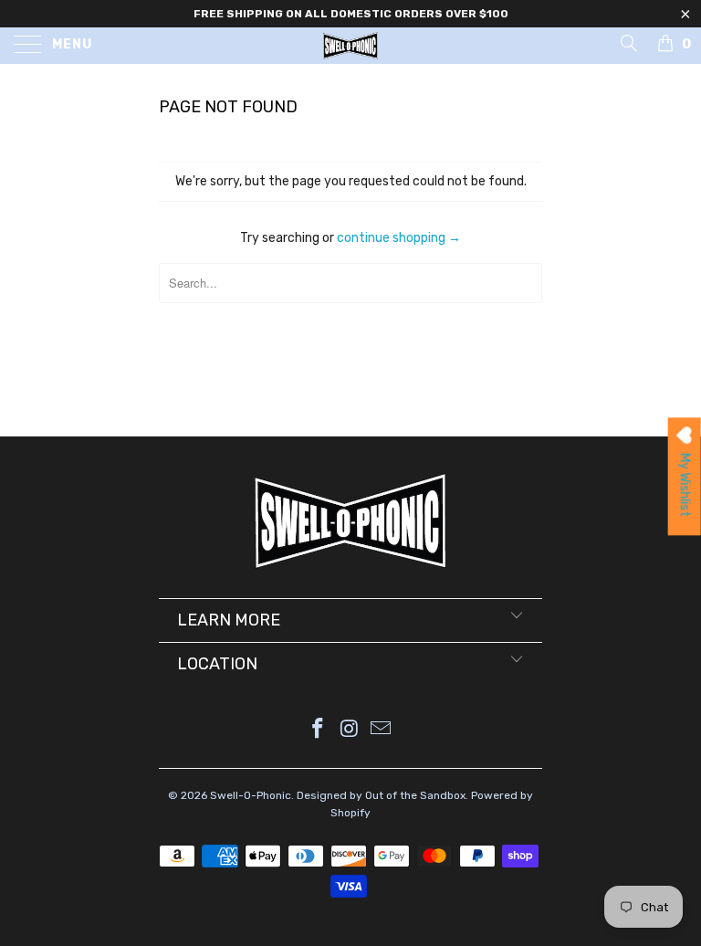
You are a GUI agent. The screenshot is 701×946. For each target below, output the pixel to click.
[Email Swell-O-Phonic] (381, 730)
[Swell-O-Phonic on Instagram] (349, 730)
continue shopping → (399, 238)
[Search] (627, 43)
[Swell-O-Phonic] (350, 45)
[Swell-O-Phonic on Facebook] (317, 730)
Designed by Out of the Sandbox (381, 795)
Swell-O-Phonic (250, 795)
